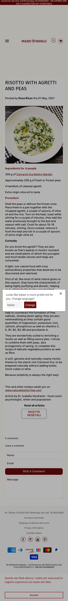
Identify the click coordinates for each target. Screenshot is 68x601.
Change (30, 305)
